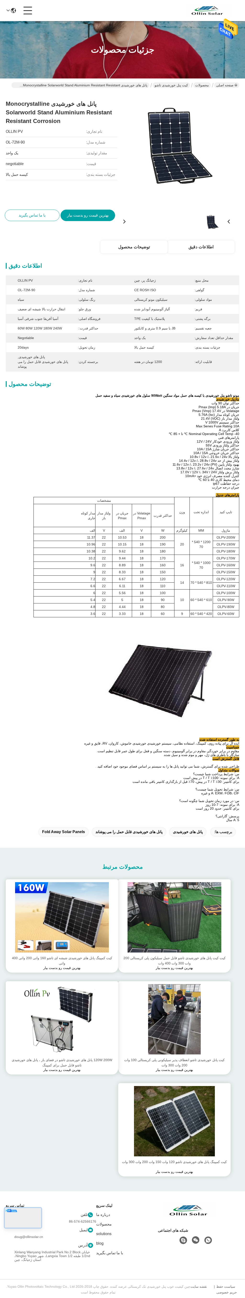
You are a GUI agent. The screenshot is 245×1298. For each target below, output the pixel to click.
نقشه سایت (198, 1286)
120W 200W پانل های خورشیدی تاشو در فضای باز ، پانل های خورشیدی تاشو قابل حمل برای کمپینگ (62, 1062)
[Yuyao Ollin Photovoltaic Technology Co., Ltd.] (208, 11)
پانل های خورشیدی (188, 832)
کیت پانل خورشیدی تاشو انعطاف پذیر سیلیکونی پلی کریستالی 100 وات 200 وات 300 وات (174, 1062)
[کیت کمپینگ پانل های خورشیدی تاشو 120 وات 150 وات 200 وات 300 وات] (174, 1121)
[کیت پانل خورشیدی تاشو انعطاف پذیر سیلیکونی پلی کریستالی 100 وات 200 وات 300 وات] (174, 1019)
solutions (103, 1234)
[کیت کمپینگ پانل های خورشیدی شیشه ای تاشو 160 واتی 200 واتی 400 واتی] (62, 917)
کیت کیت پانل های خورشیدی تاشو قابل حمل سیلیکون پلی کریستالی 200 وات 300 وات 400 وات (174, 960)
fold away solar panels (63, 832)
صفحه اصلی (225, 85)
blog (100, 1243)
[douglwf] (183, 1240)
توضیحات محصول (134, 247)
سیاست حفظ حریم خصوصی (226, 1289)
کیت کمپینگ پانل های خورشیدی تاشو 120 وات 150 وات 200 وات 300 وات (174, 1162)
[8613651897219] (208, 1240)
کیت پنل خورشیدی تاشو (171, 85)
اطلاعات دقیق (201, 247)
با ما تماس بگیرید (109, 1253)
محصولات (202, 85)
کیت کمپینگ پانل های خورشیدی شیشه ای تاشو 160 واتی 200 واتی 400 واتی (62, 960)
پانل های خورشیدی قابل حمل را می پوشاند (128, 832)
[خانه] (190, 1216)
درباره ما (103, 1215)
